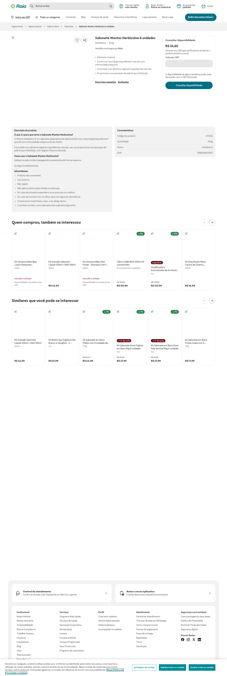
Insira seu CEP (172, 57)
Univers (63, 633)
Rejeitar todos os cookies (172, 667)
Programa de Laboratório (72, 650)
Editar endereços (106, 625)
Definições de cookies (144, 667)
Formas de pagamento (147, 629)
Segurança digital (189, 629)
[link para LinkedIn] (199, 640)
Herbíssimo (207, 147)
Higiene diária (53, 26)
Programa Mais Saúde (70, 616)
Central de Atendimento (148, 616)
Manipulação (66, 629)
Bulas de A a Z (23, 659)
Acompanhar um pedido (110, 629)
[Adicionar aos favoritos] (77, 40)
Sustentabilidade (25, 625)
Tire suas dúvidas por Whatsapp (151, 620)
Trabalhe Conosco (25, 633)
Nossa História (23, 616)
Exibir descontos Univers (200, 17)
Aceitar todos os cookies (202, 667)
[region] (113, 667)
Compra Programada (70, 642)
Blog (19, 646)
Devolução (141, 646)
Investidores (23, 642)
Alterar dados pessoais (109, 620)
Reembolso (141, 638)
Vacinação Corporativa (70, 625)
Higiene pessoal (35, 26)
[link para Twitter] (194, 640)
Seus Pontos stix (68, 646)
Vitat (19, 650)
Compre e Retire (68, 638)
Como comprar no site (147, 625)
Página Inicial (17, 26)
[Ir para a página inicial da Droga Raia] (18, 6)
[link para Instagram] (188, 640)
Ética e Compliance (26, 629)
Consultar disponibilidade (189, 85)
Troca (139, 642)
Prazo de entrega (144, 633)
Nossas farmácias (25, 620)
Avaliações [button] (123, 82)
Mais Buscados (24, 655)
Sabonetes (68, 26)
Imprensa (21, 638)
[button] (50, 74)
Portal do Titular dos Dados (193, 625)
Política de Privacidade (192, 620)
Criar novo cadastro (107, 616)
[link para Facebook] (183, 640)
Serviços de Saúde (68, 620)
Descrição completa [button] (105, 82)
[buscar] (111, 6)
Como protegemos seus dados (195, 616)
